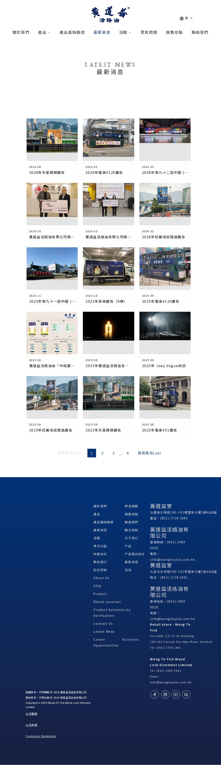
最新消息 (100, 530)
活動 (96, 538)
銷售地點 (131, 514)
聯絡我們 (131, 522)
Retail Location (107, 602)
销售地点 (100, 554)
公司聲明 (31, 713)
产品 (128, 546)
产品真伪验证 (135, 554)
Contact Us (103, 623)
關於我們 (100, 506)
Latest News (104, 631)
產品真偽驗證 (103, 522)
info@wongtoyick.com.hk (172, 559)
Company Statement (41, 736)
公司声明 (31, 725)
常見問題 (131, 506)
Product (100, 594)
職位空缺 (131, 530)
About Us (101, 578)
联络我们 (100, 562)
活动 (128, 570)
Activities (130, 639)
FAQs (97, 586)
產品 (96, 514)
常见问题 (100, 546)
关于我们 (131, 538)
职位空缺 (100, 570)
